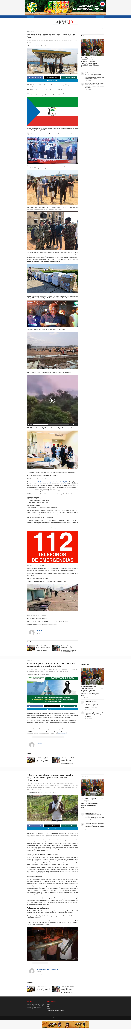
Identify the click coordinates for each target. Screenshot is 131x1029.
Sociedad (49, 29)
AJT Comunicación (64, 1017)
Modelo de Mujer (89, 29)
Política (40, 29)
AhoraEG (31, 1017)
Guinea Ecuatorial (52, 624)
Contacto (31, 16)
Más (99, 29)
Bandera (48, 1008)
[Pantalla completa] (76, 424)
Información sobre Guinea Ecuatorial (55, 1010)
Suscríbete (101, 16)
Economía (31, 29)
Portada (28, 31)
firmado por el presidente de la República (49, 482)
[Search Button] (102, 29)
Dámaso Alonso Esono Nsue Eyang (35, 792)
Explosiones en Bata (43, 963)
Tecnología (69, 29)
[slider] (51, 424)
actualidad (35, 624)
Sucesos (47, 45)
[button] (52, 400)
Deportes (79, 29)
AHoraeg (30, 674)
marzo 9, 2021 (36, 45)
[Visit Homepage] (65, 22)
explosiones (44, 624)
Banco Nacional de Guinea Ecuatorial (46, 736)
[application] (52, 400)
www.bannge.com (62, 733)
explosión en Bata (59, 736)
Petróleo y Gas (58, 29)
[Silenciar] (74, 424)
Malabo (48, 1004)
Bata (40, 624)
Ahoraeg (30, 45)
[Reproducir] (28, 424)
